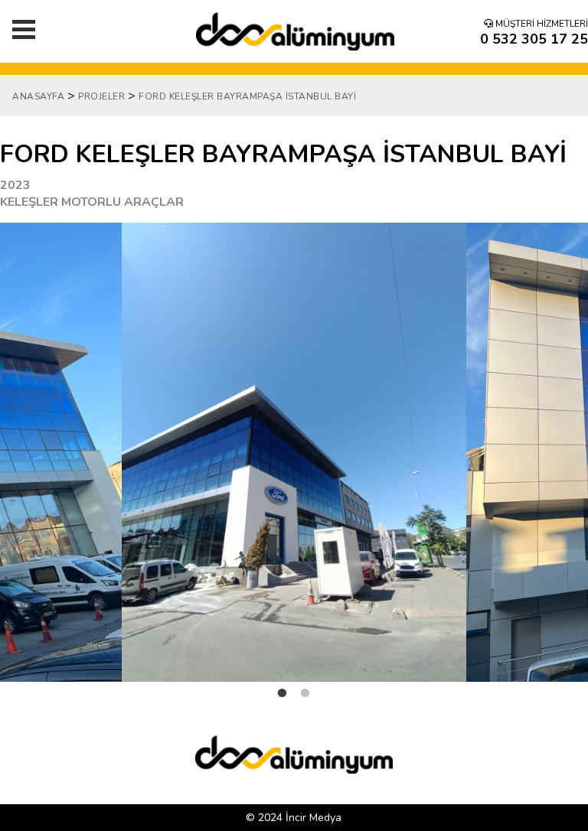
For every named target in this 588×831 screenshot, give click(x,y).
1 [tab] (282, 705)
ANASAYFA (38, 96)
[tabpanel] (294, 452)
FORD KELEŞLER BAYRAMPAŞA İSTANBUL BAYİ (247, 96)
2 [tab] (305, 705)
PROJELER (101, 96)
